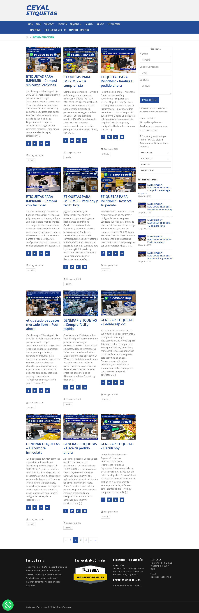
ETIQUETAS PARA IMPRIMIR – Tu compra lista (76, 81)
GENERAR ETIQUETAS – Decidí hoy (117, 446)
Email (47, 143)
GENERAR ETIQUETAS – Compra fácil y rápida (80, 324)
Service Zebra (113, 24)
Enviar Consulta (149, 100)
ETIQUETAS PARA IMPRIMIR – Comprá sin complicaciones (41, 80)
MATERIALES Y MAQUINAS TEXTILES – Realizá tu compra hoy (159, 206)
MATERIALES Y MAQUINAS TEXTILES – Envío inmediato (159, 239)
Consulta (144, 79)
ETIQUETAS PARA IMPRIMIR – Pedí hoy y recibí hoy (80, 200)
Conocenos (49, 24)
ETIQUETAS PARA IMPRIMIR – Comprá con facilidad (41, 200)
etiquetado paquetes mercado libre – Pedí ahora (42, 324)
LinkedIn (41, 143)
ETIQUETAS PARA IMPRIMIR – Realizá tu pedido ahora (118, 81)
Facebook (28, 143)
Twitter (34, 143)
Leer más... (31, 160)
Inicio (30, 24)
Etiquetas (74, 24)
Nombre (144, 53)
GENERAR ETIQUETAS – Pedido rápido (117, 322)
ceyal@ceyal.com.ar (160, 576)
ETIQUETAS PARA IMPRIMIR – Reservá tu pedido (116, 200)
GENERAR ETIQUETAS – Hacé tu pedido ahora (80, 448)
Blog (38, 24)
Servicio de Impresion (79, 30)
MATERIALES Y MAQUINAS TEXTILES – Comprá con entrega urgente (154, 189)
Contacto (62, 24)
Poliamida (88, 24)
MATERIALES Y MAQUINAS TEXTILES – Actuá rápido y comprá (159, 255)
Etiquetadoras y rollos (55, 30)
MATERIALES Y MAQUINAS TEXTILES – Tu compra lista (159, 223)
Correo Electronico (149, 66)
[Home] (41, 10)
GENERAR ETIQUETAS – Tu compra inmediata (43, 448)
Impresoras (35, 30)
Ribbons (100, 24)
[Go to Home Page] (27, 37)
